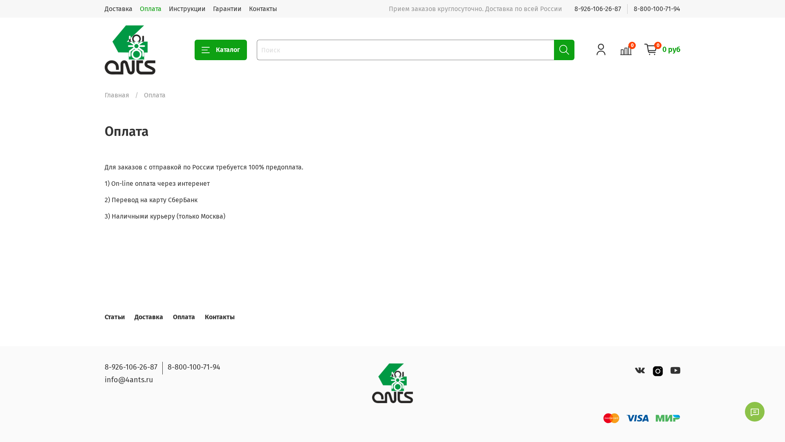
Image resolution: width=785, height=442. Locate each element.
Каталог (228, 50)
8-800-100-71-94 (657, 9)
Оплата (150, 9)
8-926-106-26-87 (597, 9)
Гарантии (227, 9)
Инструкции (187, 9)
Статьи (115, 317)
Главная (117, 95)
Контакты (263, 9)
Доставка (118, 9)
